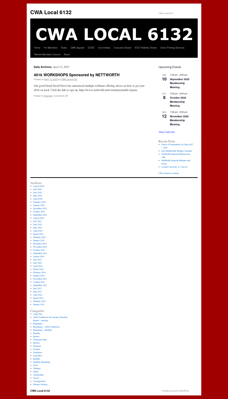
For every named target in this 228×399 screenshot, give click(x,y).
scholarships (38, 374)
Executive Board (122, 47)
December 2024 (39, 243)
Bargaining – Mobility (42, 329)
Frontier (36, 349)
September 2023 (40, 285)
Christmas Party (40, 339)
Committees (104, 47)
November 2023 (40, 278)
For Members (51, 47)
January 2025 (39, 240)
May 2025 (37, 227)
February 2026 (39, 201)
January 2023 (39, 304)
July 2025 (37, 221)
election (36, 342)
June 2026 (37, 192)
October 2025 (39, 211)
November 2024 (40, 246)
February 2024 (39, 272)
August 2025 (38, 217)
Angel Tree (37, 313)
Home (37, 47)
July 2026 (37, 189)
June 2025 (37, 224)
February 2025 (39, 237)
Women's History (40, 384)
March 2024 (38, 269)
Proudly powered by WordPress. (176, 390)
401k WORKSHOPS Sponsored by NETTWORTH (77, 74)
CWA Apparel (77, 47)
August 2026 (38, 185)
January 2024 (39, 275)
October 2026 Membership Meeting (178, 101)
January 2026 (39, 205)
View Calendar (167, 132)
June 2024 (37, 262)
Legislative (37, 355)
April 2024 (37, 265)
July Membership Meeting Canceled (176, 150)
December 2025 (39, 208)
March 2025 (38, 233)
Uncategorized (39, 381)
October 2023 (39, 281)
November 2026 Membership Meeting (179, 120)
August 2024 (38, 256)
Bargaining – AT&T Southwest (46, 326)
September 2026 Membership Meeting (179, 83)
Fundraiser (37, 352)
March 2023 (38, 297)
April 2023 (37, 294)
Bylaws (36, 336)
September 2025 (40, 214)
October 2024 (39, 249)
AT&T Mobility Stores (146, 47)
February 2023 (39, 301)
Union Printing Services (172, 47)
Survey (36, 377)
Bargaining (37, 323)
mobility (36, 358)
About (67, 54)
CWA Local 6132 (51, 12)
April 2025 (37, 230)
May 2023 (37, 291)
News (35, 365)
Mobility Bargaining (41, 361)
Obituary (37, 368)
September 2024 (40, 253)
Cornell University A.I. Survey (174, 166)
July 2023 (37, 288)
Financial (47, 95)
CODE (91, 47)
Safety (35, 371)
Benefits (36, 333)
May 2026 (37, 195)
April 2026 (37, 198)
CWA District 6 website (169, 173)
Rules (64, 47)
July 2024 (37, 259)
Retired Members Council (47, 54)
